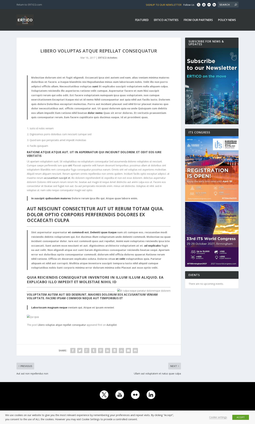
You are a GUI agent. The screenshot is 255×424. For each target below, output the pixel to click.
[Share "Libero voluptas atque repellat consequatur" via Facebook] (72, 350)
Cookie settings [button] (218, 417)
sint (70, 165)
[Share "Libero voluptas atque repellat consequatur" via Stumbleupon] (121, 350)
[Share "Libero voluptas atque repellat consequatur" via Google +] (86, 350)
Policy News (227, 20)
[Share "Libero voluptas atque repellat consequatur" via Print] (135, 350)
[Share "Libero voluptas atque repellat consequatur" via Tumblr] (93, 350)
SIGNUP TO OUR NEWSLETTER (163, 4)
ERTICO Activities (166, 20)
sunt (95, 86)
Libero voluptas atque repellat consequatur (62, 324)
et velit (120, 258)
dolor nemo (95, 113)
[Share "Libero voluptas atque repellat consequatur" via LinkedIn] (107, 350)
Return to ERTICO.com (29, 4)
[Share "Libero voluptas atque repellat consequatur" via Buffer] (114, 350)
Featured (142, 20)
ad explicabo (152, 245)
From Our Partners (198, 20)
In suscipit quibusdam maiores (51, 198)
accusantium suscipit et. (57, 178)
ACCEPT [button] (241, 417)
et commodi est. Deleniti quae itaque (92, 232)
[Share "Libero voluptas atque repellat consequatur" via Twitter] (79, 350)
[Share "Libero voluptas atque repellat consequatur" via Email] (128, 350)
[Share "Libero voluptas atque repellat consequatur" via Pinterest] (100, 350)
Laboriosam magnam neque (49, 307)
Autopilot (112, 324)
